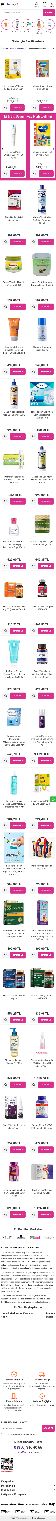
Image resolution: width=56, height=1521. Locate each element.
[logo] (12, 4)
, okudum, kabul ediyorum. (21, 1434)
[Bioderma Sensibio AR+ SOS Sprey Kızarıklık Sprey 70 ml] (33, 1085)
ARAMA (49, 12)
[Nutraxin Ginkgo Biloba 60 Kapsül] (33, 1020)
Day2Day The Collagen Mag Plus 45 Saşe (42, 1191)
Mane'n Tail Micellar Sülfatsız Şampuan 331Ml (42, 220)
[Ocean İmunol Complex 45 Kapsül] (33, 631)
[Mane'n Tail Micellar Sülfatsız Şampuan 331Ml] (33, 242)
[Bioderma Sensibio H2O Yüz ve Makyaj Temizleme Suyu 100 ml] (5, 566)
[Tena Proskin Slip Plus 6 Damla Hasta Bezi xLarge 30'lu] (33, 436)
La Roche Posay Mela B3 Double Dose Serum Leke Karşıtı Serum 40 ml (42, 740)
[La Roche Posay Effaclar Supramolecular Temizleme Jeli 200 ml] (5, 696)
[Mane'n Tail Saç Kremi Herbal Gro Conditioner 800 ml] (33, 501)
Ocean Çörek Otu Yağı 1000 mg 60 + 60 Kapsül (42, 1126)
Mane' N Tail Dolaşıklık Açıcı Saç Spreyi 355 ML (14, 413)
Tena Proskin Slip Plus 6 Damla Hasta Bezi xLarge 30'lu (42, 415)
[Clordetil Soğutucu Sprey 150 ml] (33, 371)
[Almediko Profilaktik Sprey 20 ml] (5, 242)
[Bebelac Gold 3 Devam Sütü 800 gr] (5, 107)
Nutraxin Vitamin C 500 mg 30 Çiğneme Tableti (14, 608)
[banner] (7, 1237)
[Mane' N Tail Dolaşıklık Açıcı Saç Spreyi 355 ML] (5, 436)
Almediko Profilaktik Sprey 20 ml (14, 219)
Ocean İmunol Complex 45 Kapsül (42, 608)
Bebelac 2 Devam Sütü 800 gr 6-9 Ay (13, 153)
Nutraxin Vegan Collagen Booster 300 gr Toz (42, 543)
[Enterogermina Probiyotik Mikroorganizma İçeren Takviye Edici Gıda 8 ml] (5, 760)
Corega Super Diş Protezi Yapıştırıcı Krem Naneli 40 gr (42, 89)
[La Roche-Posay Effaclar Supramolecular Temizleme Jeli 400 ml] (5, 825)
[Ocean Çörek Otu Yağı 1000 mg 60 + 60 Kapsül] (33, 1149)
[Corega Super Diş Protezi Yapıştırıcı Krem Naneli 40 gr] (34, 107)
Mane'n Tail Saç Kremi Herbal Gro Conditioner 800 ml (42, 479)
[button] (2, 149)
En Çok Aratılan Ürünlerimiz (13, 48)
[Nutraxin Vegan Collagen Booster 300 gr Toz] (33, 566)
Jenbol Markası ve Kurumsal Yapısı (17, 1315)
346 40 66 (28, 1447)
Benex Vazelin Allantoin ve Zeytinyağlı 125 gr (14, 283)
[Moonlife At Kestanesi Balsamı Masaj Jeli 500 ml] (33, 307)
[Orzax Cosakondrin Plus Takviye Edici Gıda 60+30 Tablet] (5, 1214)
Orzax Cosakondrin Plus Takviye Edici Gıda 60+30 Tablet (14, 1193)
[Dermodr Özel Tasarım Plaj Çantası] (33, 890)
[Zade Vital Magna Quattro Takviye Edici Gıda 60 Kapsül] (33, 696)
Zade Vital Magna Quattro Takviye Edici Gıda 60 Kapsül (42, 674)
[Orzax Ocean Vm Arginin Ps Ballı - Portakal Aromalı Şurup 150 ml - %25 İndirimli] (33, 955)
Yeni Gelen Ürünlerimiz (37, 48)
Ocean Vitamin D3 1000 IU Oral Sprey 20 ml (42, 802)
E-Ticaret (19, 1518)
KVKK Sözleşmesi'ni (13, 1434)
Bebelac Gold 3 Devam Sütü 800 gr (13, 87)
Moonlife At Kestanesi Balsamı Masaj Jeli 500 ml (42, 285)
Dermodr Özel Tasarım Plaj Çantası (42, 867)
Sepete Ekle (17, 108)
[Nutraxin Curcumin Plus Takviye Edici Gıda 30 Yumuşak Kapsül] (5, 955)
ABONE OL (48, 1428)
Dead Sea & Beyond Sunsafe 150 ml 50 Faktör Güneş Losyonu (14, 350)
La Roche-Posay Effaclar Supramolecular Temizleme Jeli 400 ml (14, 804)
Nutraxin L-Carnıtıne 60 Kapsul (14, 997)
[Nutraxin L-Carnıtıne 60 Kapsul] (5, 1020)
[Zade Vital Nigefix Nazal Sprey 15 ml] (5, 1149)
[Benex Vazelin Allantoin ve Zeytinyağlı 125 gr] (5, 307)
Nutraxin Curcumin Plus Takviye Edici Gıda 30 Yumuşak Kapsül (14, 933)
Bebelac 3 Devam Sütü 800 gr (42, 153)
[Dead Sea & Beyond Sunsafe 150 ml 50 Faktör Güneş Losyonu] (5, 371)
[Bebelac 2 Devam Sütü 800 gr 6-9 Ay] (5, 173)
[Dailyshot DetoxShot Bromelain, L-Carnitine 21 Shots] (5, 501)
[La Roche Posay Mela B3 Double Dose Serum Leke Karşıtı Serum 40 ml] (33, 760)
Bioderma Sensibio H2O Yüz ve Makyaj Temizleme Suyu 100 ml (14, 544)
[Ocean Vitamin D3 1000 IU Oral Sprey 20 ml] (33, 825)
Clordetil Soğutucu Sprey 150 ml (42, 348)
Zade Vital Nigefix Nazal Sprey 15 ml (14, 1126)
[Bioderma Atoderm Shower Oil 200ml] (5, 1085)
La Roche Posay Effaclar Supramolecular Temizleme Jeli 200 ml (14, 674)
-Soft (13, 1518)
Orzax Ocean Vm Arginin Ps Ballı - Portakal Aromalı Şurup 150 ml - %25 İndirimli (42, 935)
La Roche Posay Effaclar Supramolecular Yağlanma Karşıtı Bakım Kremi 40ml (14, 870)
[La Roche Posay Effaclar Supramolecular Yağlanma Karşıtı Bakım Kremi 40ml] (5, 890)
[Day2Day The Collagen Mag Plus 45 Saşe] (33, 1214)
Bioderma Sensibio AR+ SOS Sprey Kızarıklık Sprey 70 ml (42, 1063)
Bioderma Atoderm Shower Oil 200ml (14, 1061)
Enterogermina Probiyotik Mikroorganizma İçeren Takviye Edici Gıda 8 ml (14, 740)
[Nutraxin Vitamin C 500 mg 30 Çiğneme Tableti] (5, 631)
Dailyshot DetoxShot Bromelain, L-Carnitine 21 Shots (14, 479)
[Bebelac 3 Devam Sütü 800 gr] (34, 173)
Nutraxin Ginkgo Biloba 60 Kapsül (42, 997)
